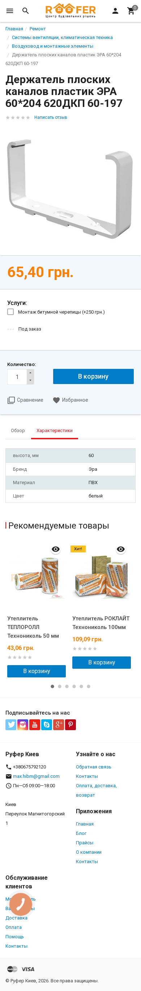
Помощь (14, 936)
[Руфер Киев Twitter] (10, 724)
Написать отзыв (50, 117)
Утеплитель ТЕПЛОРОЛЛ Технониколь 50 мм (33, 627)
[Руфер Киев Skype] (46, 724)
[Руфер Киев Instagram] (22, 724)
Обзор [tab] (18, 430)
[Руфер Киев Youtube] (34, 724)
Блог (81, 833)
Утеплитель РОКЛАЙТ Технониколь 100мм (100, 622)
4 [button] (74, 686)
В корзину (36, 671)
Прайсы (84, 842)
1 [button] (52, 686)
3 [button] (66, 686)
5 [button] (81, 686)
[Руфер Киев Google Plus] (58, 724)
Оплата (13, 927)
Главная (85, 824)
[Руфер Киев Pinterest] (70, 724)
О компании (89, 852)
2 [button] (59, 686)
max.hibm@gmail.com (36, 776)
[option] (37, 608)
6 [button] (88, 686)
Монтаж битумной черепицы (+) (61, 312)
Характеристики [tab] (55, 430)
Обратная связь (93, 767)
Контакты (87, 776)
